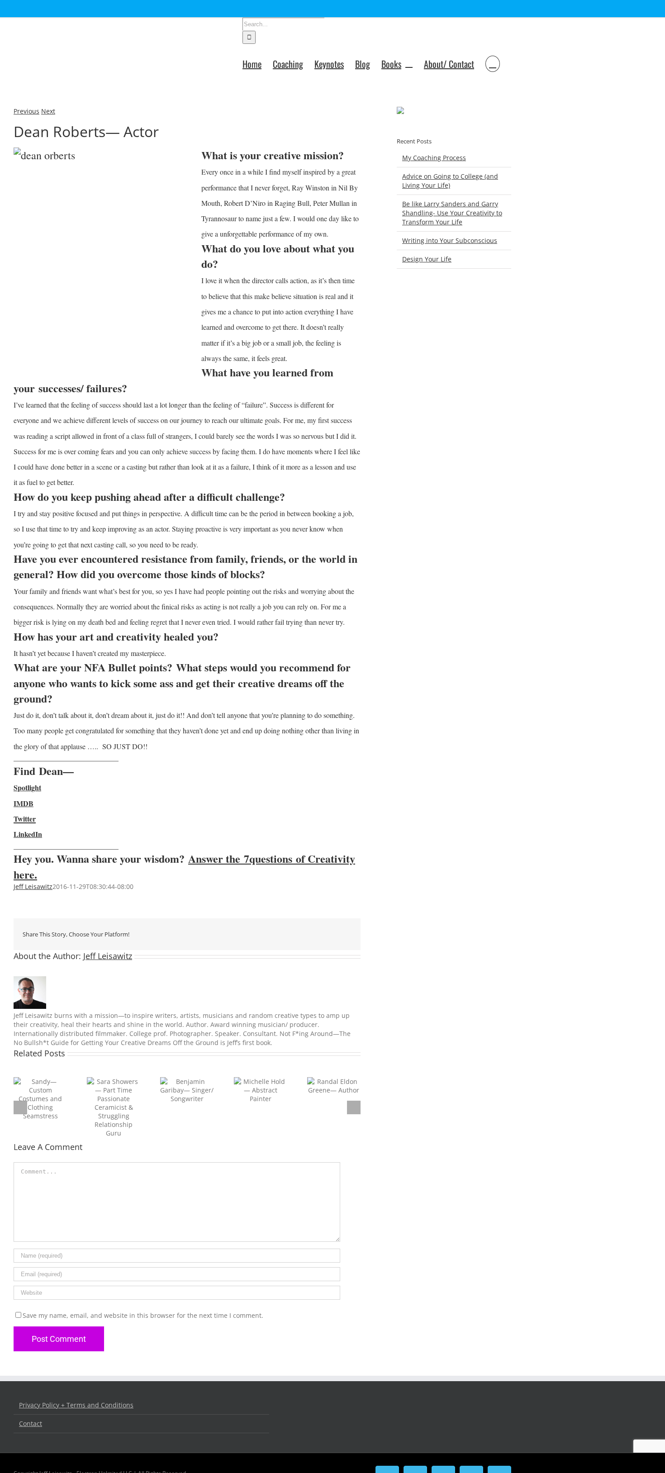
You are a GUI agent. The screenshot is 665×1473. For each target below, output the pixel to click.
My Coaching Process (434, 157)
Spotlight (27, 787)
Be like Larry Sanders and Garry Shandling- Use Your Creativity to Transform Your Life (452, 213)
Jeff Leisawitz (33, 886)
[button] (492, 63)
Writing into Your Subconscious (449, 240)
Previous (26, 111)
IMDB (23, 803)
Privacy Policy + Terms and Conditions (76, 1405)
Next (48, 111)
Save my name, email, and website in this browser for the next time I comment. (143, 1315)
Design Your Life (426, 259)
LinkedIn (28, 834)
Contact (30, 1423)
